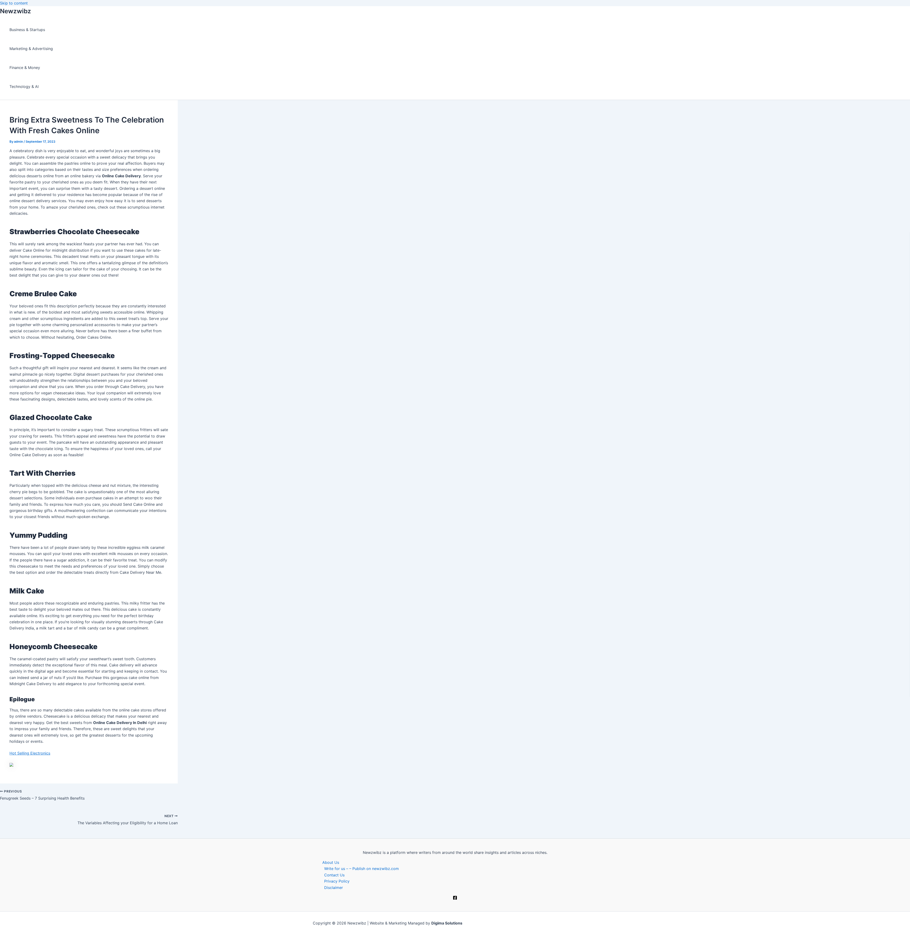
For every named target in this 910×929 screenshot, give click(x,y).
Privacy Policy (337, 881)
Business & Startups (27, 29)
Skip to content (14, 3)
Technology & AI (24, 86)
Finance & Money (24, 67)
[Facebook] (455, 898)
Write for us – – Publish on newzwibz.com (361, 868)
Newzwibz (15, 11)
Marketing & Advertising (31, 48)
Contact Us (334, 875)
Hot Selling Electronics (29, 753)
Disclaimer (333, 887)
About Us (330, 862)
